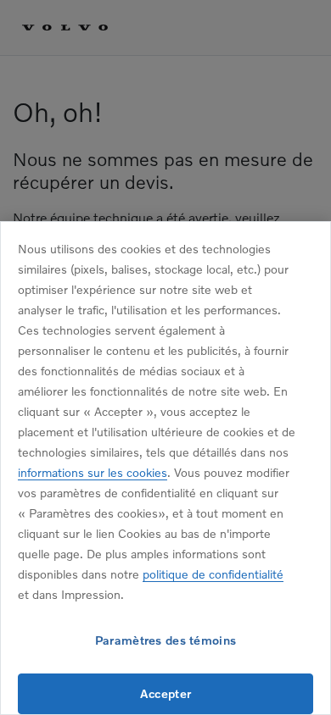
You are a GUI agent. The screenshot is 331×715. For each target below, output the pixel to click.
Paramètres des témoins (165, 640)
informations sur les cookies (92, 472)
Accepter (165, 693)
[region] (165, 468)
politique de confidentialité (213, 574)
